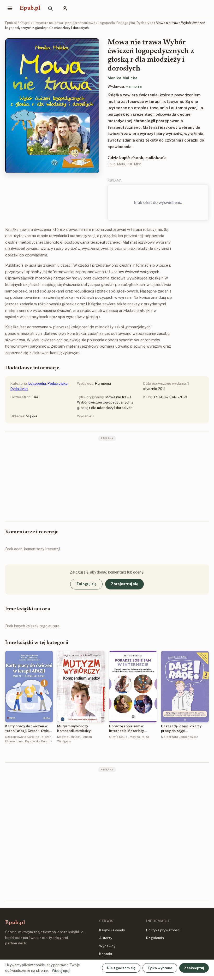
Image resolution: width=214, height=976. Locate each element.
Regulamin (155, 938)
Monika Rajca (139, 737)
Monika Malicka (123, 78)
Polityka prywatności (163, 930)
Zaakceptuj (194, 968)
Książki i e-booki (112, 930)
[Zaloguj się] (64, 8)
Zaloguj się (86, 584)
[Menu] (10, 8)
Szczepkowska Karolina (22, 737)
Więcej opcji (61, 971)
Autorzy (105, 938)
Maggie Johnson (69, 737)
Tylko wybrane (159, 968)
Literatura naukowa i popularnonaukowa (64, 23)
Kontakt (105, 954)
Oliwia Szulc (118, 737)
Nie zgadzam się (121, 968)
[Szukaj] (50, 8)
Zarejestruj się (124, 584)
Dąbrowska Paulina (38, 741)
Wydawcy (107, 946)
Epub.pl (30, 8)
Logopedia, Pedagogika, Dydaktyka (125, 23)
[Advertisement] (107, 480)
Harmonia (134, 86)
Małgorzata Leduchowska (179, 737)
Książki (25, 23)
